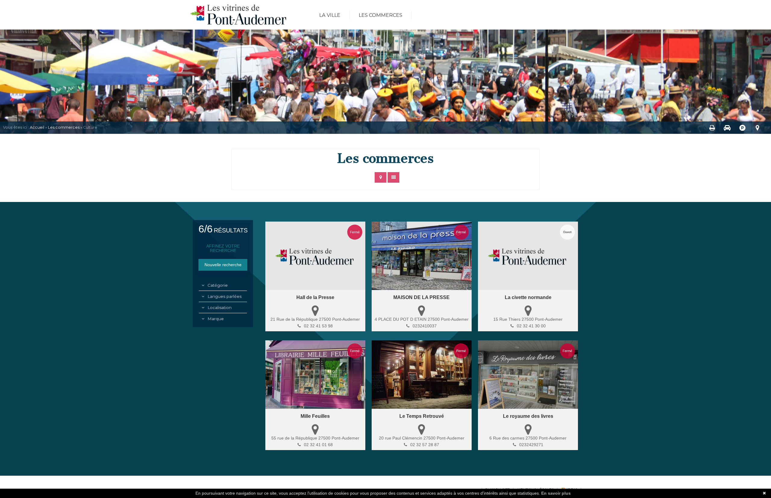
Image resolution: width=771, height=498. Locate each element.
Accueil (37, 127)
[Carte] (380, 177)
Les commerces (380, 15)
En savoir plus (556, 493)
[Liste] (393, 177)
